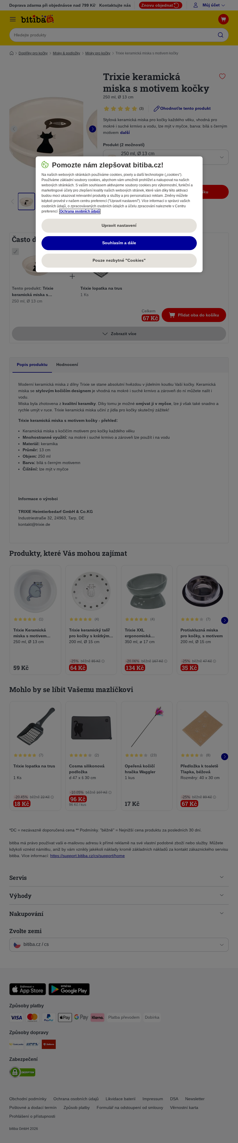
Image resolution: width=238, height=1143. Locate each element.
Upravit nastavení (119, 225)
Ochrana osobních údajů (80, 211)
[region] (119, 214)
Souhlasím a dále (119, 242)
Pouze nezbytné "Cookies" (119, 260)
